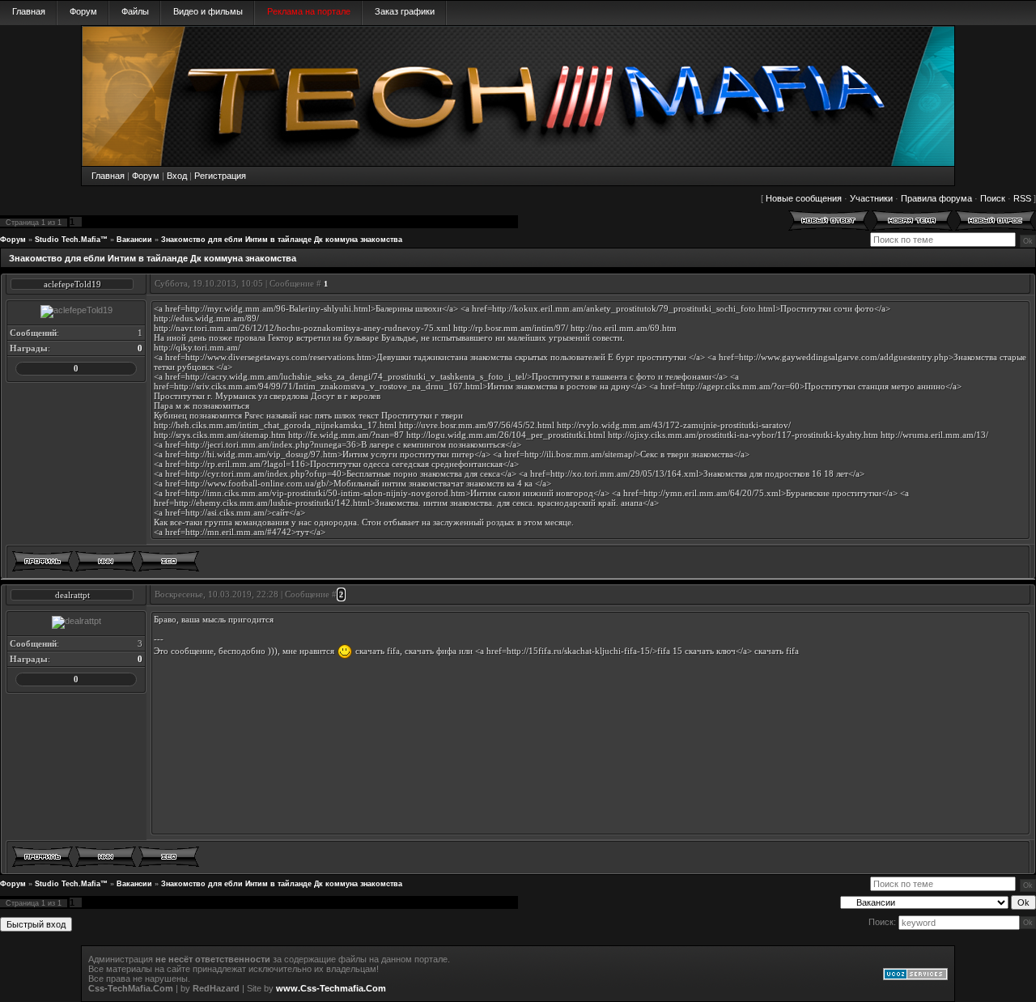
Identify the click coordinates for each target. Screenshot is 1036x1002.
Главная (28, 11)
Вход (177, 175)
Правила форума (936, 198)
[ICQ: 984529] (168, 857)
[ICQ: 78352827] (168, 561)
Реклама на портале (308, 11)
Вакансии (134, 240)
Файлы (135, 11)
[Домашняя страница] (105, 561)
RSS (1022, 198)
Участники (871, 198)
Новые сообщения (804, 198)
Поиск (992, 198)
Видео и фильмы (208, 11)
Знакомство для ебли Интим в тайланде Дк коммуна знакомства (281, 240)
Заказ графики (405, 11)
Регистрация (220, 175)
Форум (83, 11)
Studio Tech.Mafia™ (71, 240)
